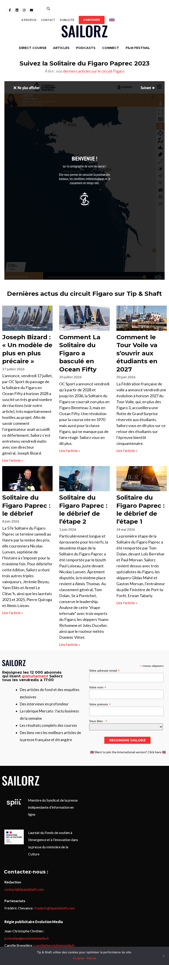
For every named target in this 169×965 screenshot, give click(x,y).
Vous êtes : (98, 721)
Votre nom (97, 687)
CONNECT (110, 48)
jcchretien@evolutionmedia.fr (26, 938)
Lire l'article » (12, 460)
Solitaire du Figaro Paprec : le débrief (26, 505)
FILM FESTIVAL (138, 48)
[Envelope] (31, 10)
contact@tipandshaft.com (24, 889)
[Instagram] (24, 10)
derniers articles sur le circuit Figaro (93, 71)
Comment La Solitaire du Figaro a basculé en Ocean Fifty (79, 353)
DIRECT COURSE (32, 48)
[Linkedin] (17, 10)
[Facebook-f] (10, 10)
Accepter (78, 958)
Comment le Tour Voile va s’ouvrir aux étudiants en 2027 (136, 353)
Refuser (91, 958)
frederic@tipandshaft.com (55, 908)
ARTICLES (61, 48)
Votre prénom (100, 704)
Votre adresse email (104, 670)
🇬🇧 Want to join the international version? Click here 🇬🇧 (128, 752)
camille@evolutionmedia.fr (54, 945)
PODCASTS (86, 48)
